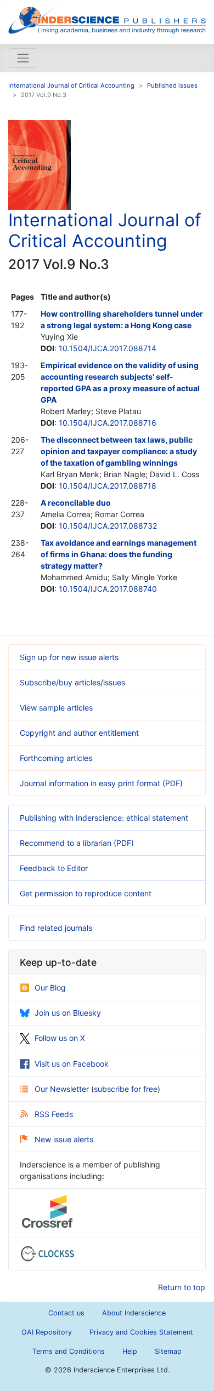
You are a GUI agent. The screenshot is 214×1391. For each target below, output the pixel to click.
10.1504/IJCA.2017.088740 (108, 588)
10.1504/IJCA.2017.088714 (107, 348)
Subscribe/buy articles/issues (72, 682)
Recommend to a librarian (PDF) (77, 843)
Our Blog (50, 987)
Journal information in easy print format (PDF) (101, 783)
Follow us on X (60, 1038)
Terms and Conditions (68, 1351)
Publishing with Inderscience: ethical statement (104, 817)
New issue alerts (64, 1139)
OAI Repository (46, 1332)
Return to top (181, 1287)
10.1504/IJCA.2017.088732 (108, 525)
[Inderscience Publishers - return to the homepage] (107, 17)
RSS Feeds (54, 1114)
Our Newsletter (63, 1089)
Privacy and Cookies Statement (141, 1332)
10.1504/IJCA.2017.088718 (107, 485)
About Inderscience (134, 1313)
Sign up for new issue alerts (69, 657)
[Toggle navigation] (23, 58)
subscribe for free (125, 1089)
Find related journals (56, 927)
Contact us (66, 1313)
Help (129, 1351)
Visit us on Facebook (72, 1063)
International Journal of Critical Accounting (71, 85)
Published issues (172, 85)
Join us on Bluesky (68, 1012)
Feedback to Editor (54, 868)
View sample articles (56, 707)
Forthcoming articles (56, 758)
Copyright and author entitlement (79, 732)
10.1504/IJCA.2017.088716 (107, 422)
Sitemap (168, 1351)
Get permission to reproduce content (85, 893)
